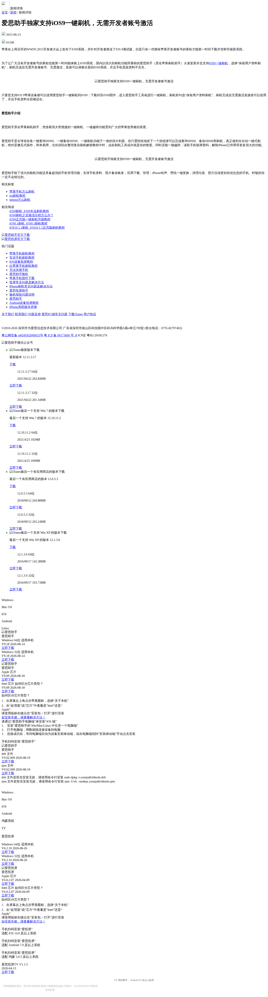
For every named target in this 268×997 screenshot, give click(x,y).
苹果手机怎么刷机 (22, 191)
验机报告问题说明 (22, 294)
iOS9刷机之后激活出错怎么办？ (31, 215)
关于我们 (8, 314)
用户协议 (90, 314)
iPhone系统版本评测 (23, 307)
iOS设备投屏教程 (21, 261)
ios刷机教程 (17, 195)
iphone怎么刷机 (19, 199)
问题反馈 (34, 314)
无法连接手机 (18, 270)
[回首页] (6, 8)
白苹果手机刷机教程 (23, 265)
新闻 (13, 12)
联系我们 (21, 314)
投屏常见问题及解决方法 (26, 282)
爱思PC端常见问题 (54, 314)
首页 (5, 12)
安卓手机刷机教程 (22, 257)
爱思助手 (15, 298)
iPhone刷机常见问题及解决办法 (31, 286)
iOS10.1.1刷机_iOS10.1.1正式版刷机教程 (37, 227)
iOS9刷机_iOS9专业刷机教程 (29, 211)
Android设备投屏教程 (24, 302)
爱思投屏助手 (18, 290)
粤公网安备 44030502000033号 (22, 335)
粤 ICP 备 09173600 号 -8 (60, 335)
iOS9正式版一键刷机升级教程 (29, 219)
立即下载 (15, 385)
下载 (12, 364)
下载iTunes (75, 314)
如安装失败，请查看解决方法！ (24, 717)
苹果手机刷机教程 (22, 253)
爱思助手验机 (18, 274)
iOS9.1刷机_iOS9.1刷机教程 (28, 223)
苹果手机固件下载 (22, 278)
